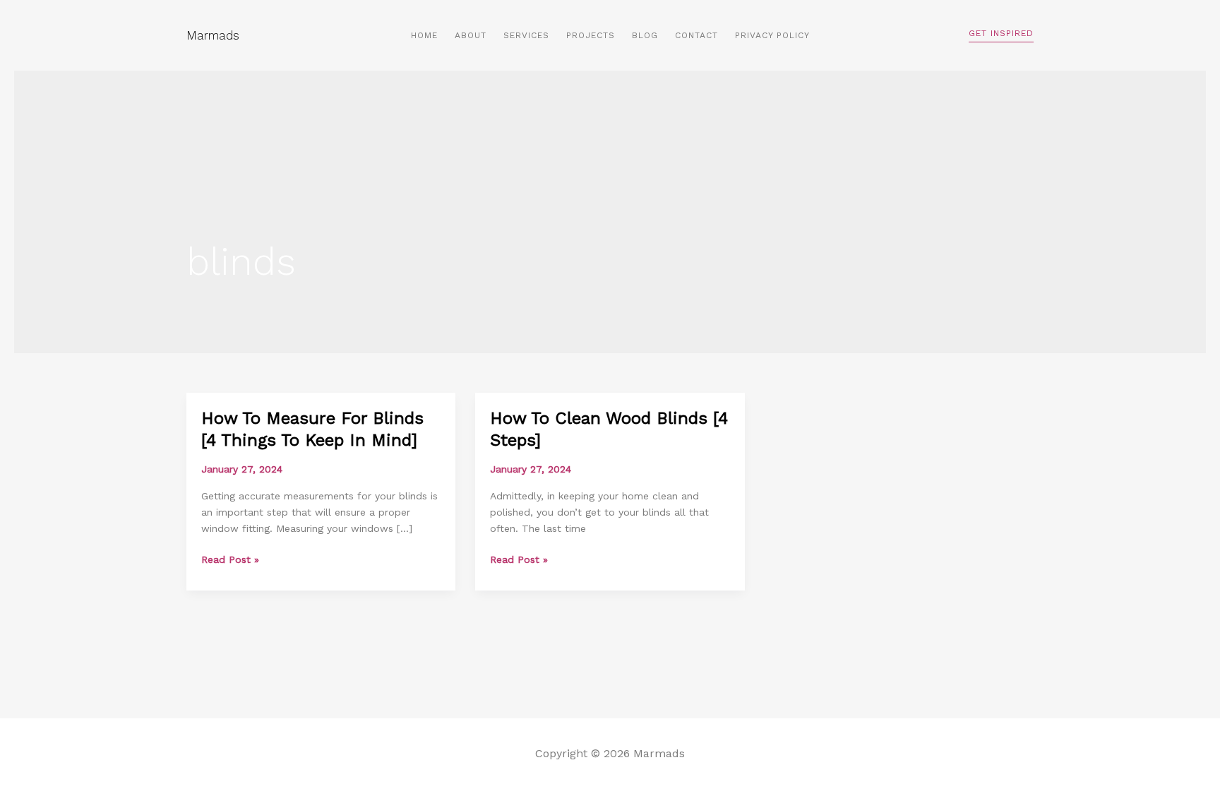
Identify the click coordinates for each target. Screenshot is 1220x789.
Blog (645, 35)
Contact (696, 35)
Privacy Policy (772, 35)
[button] (1001, 35)
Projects (590, 35)
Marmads (212, 35)
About (470, 35)
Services (526, 35)
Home (424, 35)
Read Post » (230, 560)
